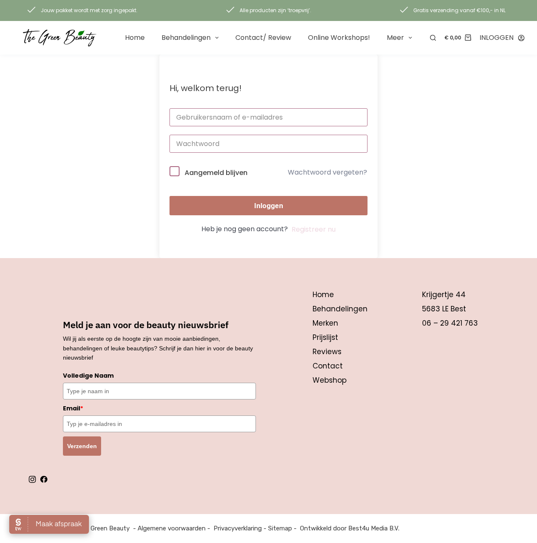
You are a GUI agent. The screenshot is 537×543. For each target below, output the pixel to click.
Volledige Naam (88, 375)
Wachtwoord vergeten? (327, 172)
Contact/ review (263, 37)
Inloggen (268, 205)
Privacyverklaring (238, 528)
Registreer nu (314, 229)
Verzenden (82, 446)
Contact (328, 366)
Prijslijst (325, 337)
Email (73, 408)
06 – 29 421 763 (450, 323)
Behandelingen (186, 37)
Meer (395, 37)
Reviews (327, 352)
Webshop (330, 380)
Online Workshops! (339, 37)
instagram (32, 479)
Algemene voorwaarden (172, 528)
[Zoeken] (433, 38)
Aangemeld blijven (216, 173)
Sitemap (280, 528)
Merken (325, 323)
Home (135, 37)
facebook (43, 479)
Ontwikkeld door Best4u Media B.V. (349, 528)
